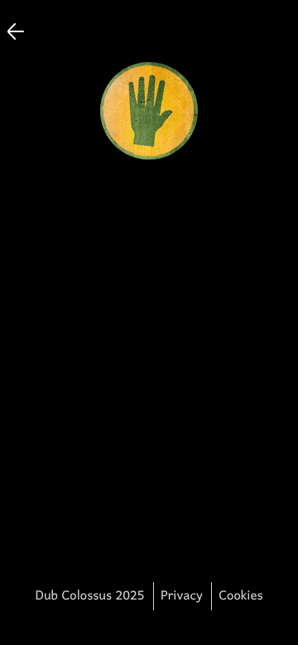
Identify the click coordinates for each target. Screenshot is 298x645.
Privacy (182, 596)
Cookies (240, 596)
